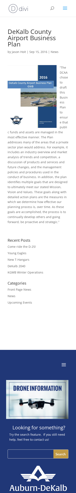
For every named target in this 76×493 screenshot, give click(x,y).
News (54, 52)
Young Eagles (17, 253)
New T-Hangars (18, 260)
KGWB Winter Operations (25, 272)
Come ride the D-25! (22, 247)
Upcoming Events (20, 302)
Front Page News (19, 289)
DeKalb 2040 (16, 266)
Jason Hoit (19, 52)
